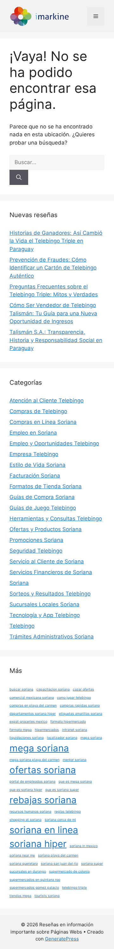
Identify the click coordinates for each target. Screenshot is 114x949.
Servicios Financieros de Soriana (51, 572)
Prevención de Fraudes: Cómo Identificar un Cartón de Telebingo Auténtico (53, 268)
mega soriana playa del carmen (35, 760)
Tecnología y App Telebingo (45, 615)
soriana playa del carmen (58, 855)
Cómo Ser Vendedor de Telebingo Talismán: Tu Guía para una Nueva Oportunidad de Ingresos (53, 313)
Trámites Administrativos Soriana (52, 636)
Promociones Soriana (36, 540)
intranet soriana (74, 730)
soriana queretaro (24, 864)
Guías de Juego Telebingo (43, 508)
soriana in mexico (84, 846)
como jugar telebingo (74, 698)
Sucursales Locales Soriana (44, 604)
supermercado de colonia (69, 871)
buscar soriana (21, 689)
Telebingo (22, 626)
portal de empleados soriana (32, 782)
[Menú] (95, 16)
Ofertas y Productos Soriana (46, 529)
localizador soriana (62, 738)
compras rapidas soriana (80, 705)
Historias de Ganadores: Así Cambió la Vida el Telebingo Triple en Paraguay (56, 241)
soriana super (92, 864)
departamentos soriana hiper (33, 714)
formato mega (21, 730)
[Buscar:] (57, 162)
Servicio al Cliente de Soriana (47, 561)
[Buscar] (19, 177)
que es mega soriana (75, 782)
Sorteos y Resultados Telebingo (50, 593)
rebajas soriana (43, 799)
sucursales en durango (28, 871)
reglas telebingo (67, 812)
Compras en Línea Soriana (43, 422)
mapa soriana (91, 738)
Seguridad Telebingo (36, 551)
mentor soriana (74, 760)
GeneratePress (62, 939)
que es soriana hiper (26, 790)
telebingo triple (74, 888)
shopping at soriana (25, 820)
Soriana (19, 583)
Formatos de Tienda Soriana (46, 486)
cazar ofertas (83, 689)
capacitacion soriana (53, 689)
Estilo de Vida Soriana (38, 465)
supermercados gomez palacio (34, 888)
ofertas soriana (43, 769)
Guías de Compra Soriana (42, 497)
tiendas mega (20, 896)
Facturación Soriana (35, 475)
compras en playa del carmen (33, 705)
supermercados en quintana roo (35, 880)
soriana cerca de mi (60, 820)
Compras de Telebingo (38, 411)
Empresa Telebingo (34, 454)
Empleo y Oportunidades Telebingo (54, 443)
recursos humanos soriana (30, 812)
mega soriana (39, 748)
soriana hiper (38, 843)
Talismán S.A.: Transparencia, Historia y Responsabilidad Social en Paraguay (56, 340)
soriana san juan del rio (59, 864)
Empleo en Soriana (33, 433)
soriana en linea (44, 829)
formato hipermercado (68, 722)
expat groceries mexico (28, 722)
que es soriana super (62, 790)
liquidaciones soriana (27, 738)
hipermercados (47, 730)
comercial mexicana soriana (32, 698)
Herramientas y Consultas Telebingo (56, 518)
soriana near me (22, 855)
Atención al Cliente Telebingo (47, 400)
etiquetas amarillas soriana (80, 714)
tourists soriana (47, 896)
